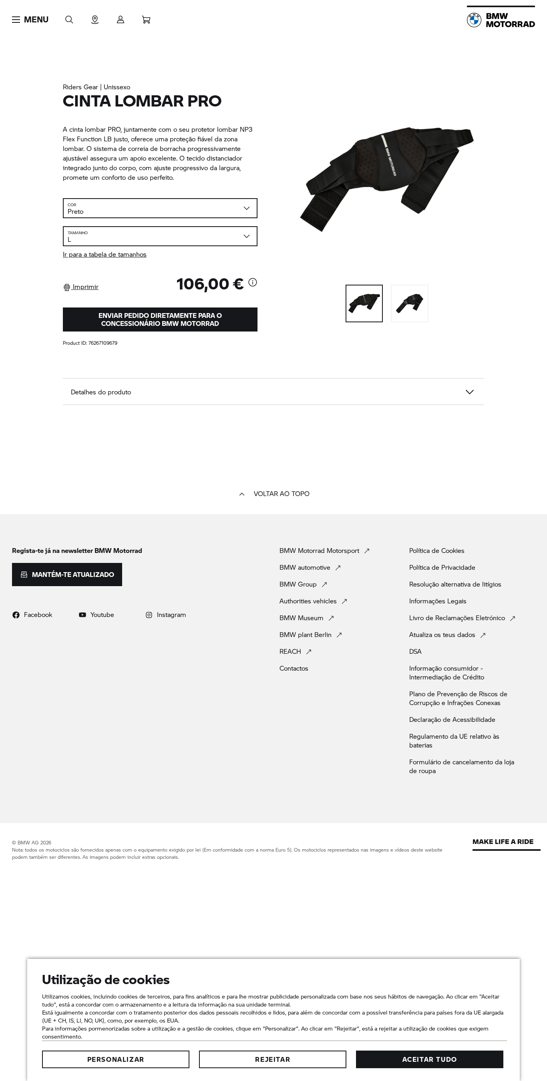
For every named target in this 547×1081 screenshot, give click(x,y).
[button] (30, 19)
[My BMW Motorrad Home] (501, 20)
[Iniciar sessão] (120, 17)
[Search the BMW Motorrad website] (69, 17)
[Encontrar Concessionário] (95, 17)
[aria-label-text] (252, 283)
